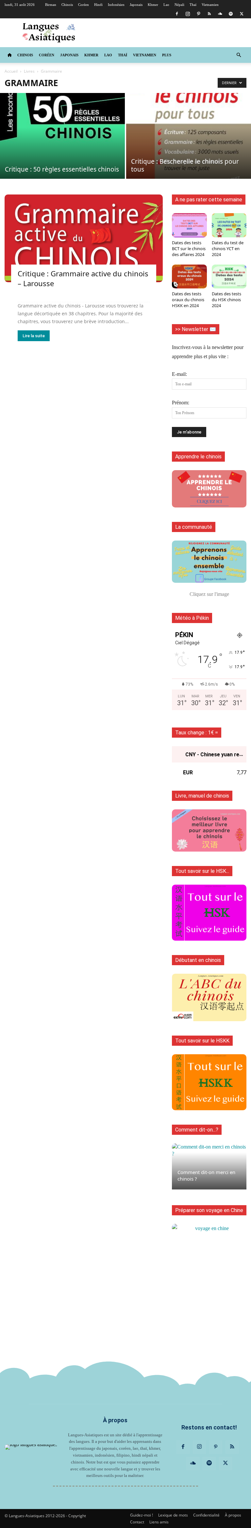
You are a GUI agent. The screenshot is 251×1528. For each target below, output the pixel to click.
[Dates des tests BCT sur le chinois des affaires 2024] (189, 225)
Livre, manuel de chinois (202, 796)
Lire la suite (34, 335)
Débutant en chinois (198, 960)
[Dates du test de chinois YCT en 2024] (229, 225)
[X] (241, 13)
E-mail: (179, 374)
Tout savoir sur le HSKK (202, 1041)
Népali (179, 5)
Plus (166, 55)
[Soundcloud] (220, 13)
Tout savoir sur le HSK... (202, 871)
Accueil (11, 71)
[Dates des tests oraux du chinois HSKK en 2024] (189, 276)
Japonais (136, 5)
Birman (50, 5)
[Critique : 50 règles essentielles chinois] (62, 136)
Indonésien (116, 5)
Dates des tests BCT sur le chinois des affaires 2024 (189, 248)
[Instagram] (187, 13)
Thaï (193, 5)
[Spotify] (231, 13)
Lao (166, 5)
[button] (238, 55)
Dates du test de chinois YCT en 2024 (227, 248)
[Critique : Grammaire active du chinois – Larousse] (84, 238)
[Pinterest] (198, 13)
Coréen (83, 5)
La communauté (193, 527)
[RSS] (209, 13)
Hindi (98, 5)
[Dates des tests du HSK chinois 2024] (229, 276)
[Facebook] (177, 13)
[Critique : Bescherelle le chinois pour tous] (188, 136)
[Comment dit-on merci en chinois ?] (209, 1166)
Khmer (153, 5)
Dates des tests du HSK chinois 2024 (226, 299)
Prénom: (180, 402)
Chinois (67, 5)
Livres (29, 71)
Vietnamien (210, 5)
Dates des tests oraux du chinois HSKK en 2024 (188, 299)
